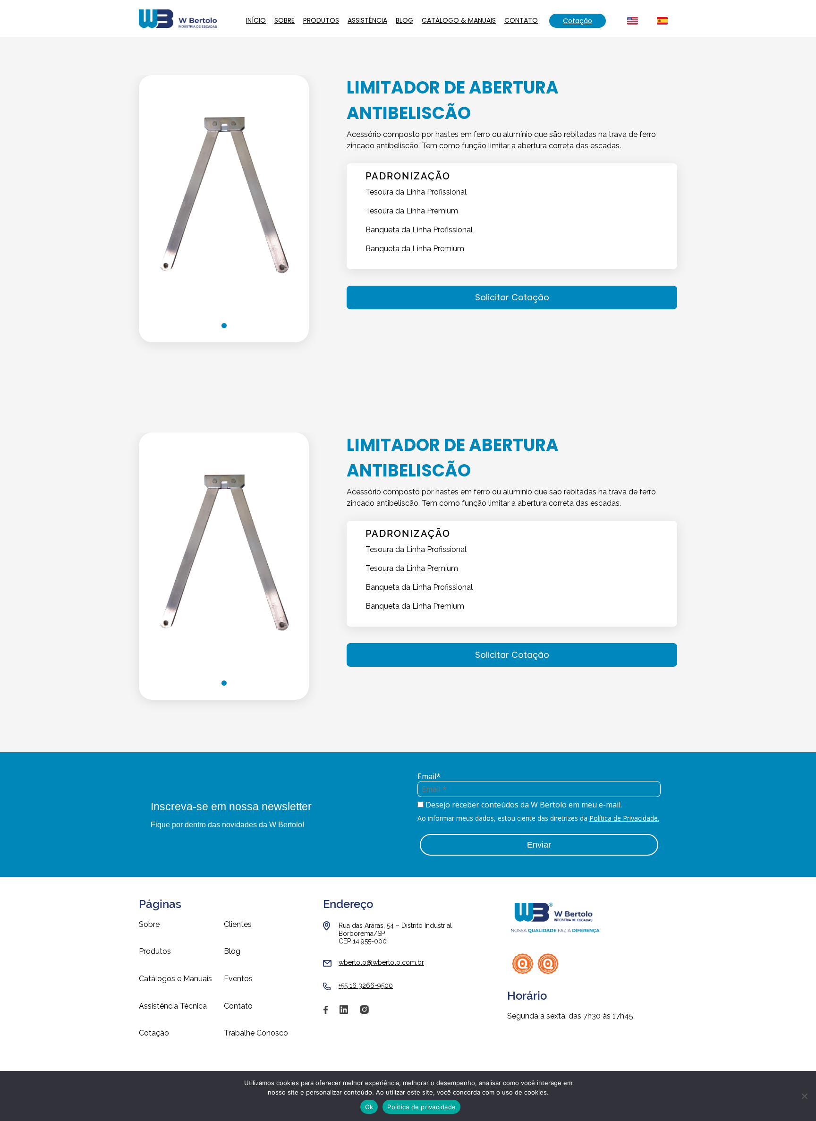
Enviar (539, 844)
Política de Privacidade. (624, 818)
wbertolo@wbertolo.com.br (381, 962)
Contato (521, 20)
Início (256, 20)
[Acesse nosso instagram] (364, 1012)
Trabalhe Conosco (256, 1033)
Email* (429, 776)
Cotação (577, 20)
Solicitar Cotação (512, 297)
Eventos (238, 979)
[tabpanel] (224, 192)
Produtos (321, 20)
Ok (369, 1107)
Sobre (284, 20)
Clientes (238, 924)
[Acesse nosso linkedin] (344, 1012)
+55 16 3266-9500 (366, 985)
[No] (804, 1096)
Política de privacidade (421, 1107)
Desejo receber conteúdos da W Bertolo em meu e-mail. (523, 804)
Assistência (367, 20)
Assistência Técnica (173, 1006)
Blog (404, 20)
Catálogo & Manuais (459, 20)
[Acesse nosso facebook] (325, 1012)
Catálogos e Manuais (175, 979)
